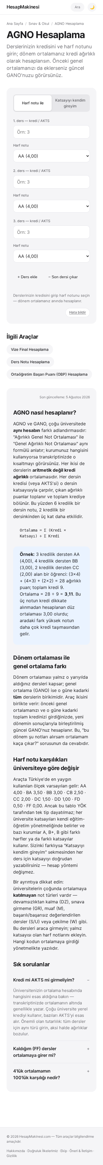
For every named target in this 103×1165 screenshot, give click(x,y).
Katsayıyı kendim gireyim (70, 103)
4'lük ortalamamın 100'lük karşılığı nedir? (36, 1074)
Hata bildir (77, 312)
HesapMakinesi (23, 7)
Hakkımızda (16, 1151)
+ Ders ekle (27, 277)
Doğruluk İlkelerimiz (42, 1151)
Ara (77, 7)
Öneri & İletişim (80, 1151)
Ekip (63, 1151)
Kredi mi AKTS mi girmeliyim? (43, 980)
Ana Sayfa (15, 24)
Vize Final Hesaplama (30, 349)
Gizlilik (12, 1156)
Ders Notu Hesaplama (30, 362)
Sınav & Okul (39, 24)
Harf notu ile (33, 103)
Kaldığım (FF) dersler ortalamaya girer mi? (34, 1052)
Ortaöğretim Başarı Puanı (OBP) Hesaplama (49, 374)
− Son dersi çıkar (63, 277)
